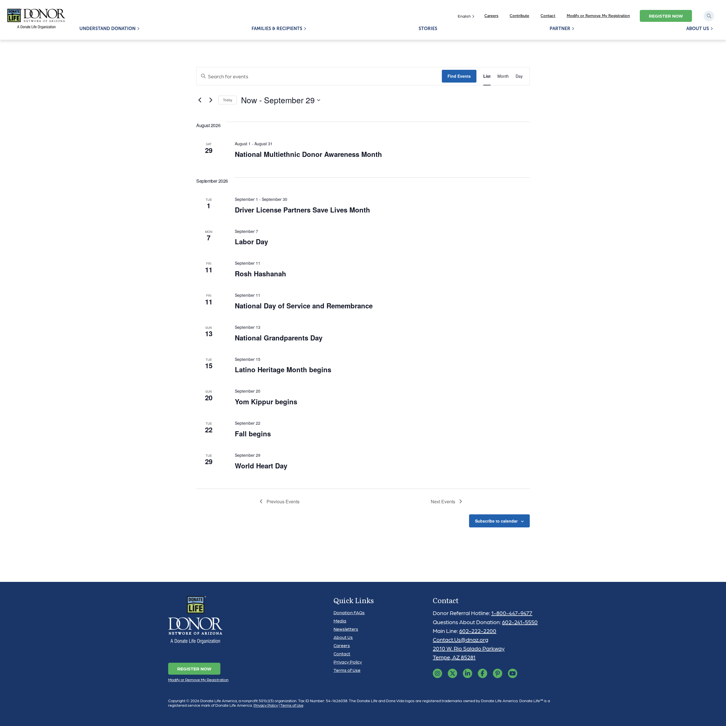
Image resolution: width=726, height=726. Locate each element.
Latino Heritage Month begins (283, 369)
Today (227, 99)
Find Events (459, 76)
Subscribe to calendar (496, 521)
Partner (560, 28)
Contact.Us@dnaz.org (460, 639)
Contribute (519, 16)
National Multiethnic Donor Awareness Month (308, 154)
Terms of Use (347, 670)
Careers (491, 16)
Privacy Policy (348, 662)
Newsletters (346, 629)
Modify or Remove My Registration (598, 16)
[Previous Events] (199, 100)
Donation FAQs (349, 612)
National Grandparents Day (278, 337)
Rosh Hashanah (260, 273)
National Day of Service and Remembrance (304, 305)
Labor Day (251, 241)
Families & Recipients (277, 28)
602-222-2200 (477, 630)
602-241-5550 (520, 622)
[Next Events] (210, 100)
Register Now (666, 16)
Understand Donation (107, 28)
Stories (428, 28)
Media (340, 621)
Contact (548, 16)
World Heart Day (261, 465)
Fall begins (253, 433)
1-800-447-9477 (511, 612)
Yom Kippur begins (266, 401)
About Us (697, 28)
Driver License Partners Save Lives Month (302, 209)
